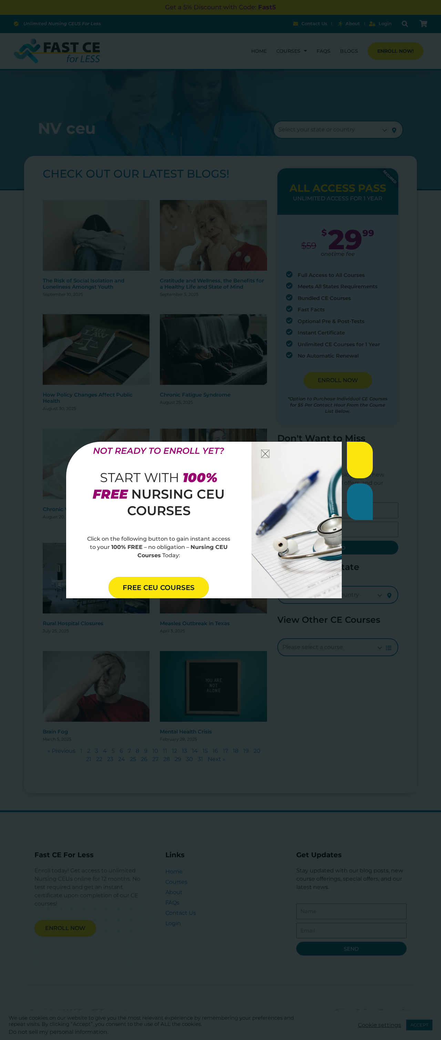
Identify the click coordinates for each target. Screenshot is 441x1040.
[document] (220, 520)
